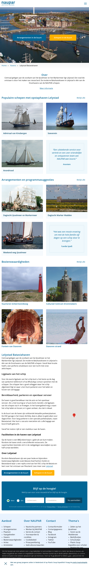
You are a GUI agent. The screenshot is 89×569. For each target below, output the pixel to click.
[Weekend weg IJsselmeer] (22, 235)
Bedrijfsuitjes (75, 537)
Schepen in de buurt (63, 37)
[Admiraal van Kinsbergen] (22, 116)
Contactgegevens (55, 529)
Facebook (52, 534)
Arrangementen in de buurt (29, 37)
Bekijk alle (81, 98)
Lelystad (49, 466)
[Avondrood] (22, 153)
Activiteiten (8, 545)
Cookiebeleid (31, 540)
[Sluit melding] (5, 563)
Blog (50, 532)
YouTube (51, 542)
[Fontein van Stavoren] (22, 326)
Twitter (51, 540)
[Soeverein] (66, 116)
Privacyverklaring (33, 542)
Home (4, 65)
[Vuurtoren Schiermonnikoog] (22, 284)
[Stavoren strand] (66, 326)
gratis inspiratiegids (80, 562)
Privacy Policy (51, 507)
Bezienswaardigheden (12, 540)
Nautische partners (34, 526)
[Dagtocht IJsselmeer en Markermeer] (22, 198)
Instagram (52, 537)
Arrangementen (10, 529)
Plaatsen (7, 532)
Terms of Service (63, 507)
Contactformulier (55, 526)
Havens (13, 65)
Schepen (7, 526)
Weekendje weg (76, 547)
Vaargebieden (9, 534)
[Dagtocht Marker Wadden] (66, 198)
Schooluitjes (75, 540)
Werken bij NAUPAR (34, 529)
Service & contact (33, 532)
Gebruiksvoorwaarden (35, 545)
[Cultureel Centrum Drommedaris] (66, 284)
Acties (6, 542)
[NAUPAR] (8, 4)
